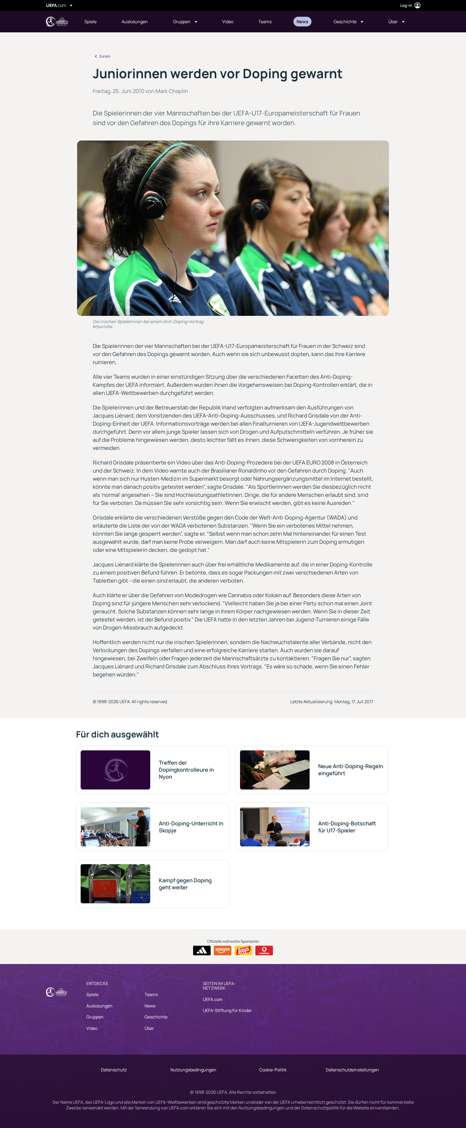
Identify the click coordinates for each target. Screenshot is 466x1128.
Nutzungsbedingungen (193, 1070)
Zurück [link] (104, 56)
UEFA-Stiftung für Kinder (227, 1010)
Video (91, 1028)
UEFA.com (213, 999)
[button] (185, 21)
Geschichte (156, 1017)
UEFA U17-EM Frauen (56, 21)
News (150, 1006)
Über (149, 1028)
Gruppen (95, 1017)
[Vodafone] (264, 950)
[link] (90, 21)
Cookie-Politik (273, 1070)
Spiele (92, 994)
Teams (151, 994)
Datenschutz (114, 1070)
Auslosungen (99, 1006)
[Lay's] (243, 950)
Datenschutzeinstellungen (352, 1070)
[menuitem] (96, 21)
